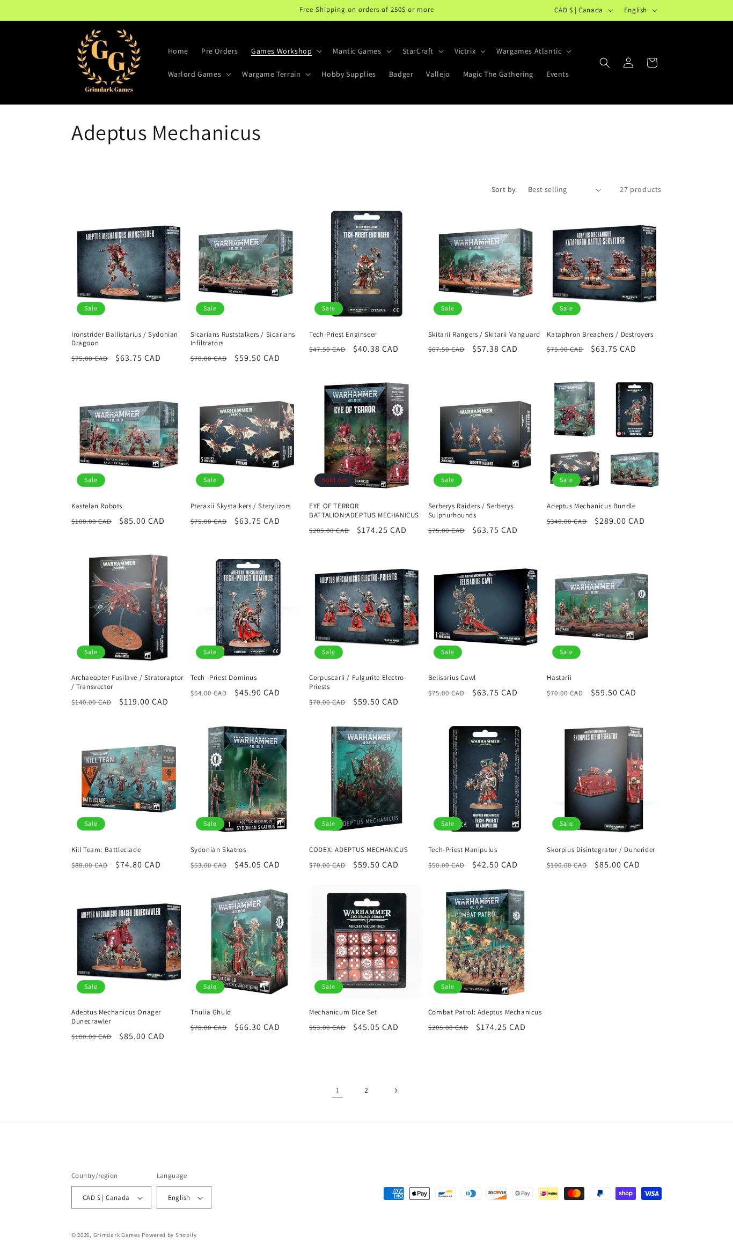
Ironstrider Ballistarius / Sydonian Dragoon (124, 339)
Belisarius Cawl (452, 677)
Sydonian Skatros (218, 850)
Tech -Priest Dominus (223, 677)
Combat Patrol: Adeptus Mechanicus (485, 1012)
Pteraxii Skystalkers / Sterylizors (240, 506)
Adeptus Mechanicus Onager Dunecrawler (116, 1017)
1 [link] (337, 1090)
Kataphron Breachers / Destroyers (600, 334)
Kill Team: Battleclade (106, 850)
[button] (285, 51)
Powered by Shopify (169, 1235)
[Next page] (395, 1090)
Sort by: (504, 189)
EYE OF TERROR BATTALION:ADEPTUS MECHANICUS (364, 511)
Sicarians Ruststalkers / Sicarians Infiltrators (242, 339)
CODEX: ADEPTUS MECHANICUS (358, 850)
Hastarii (559, 677)
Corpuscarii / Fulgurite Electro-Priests (357, 682)
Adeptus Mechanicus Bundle (591, 506)
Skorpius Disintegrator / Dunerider (601, 850)
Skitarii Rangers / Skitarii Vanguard (484, 334)
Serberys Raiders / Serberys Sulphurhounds (471, 511)
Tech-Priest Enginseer (343, 334)
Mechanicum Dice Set (343, 1012)
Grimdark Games (117, 1235)
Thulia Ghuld (210, 1012)
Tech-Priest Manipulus (462, 850)
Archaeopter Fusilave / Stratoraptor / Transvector (127, 682)
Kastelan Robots (96, 506)
